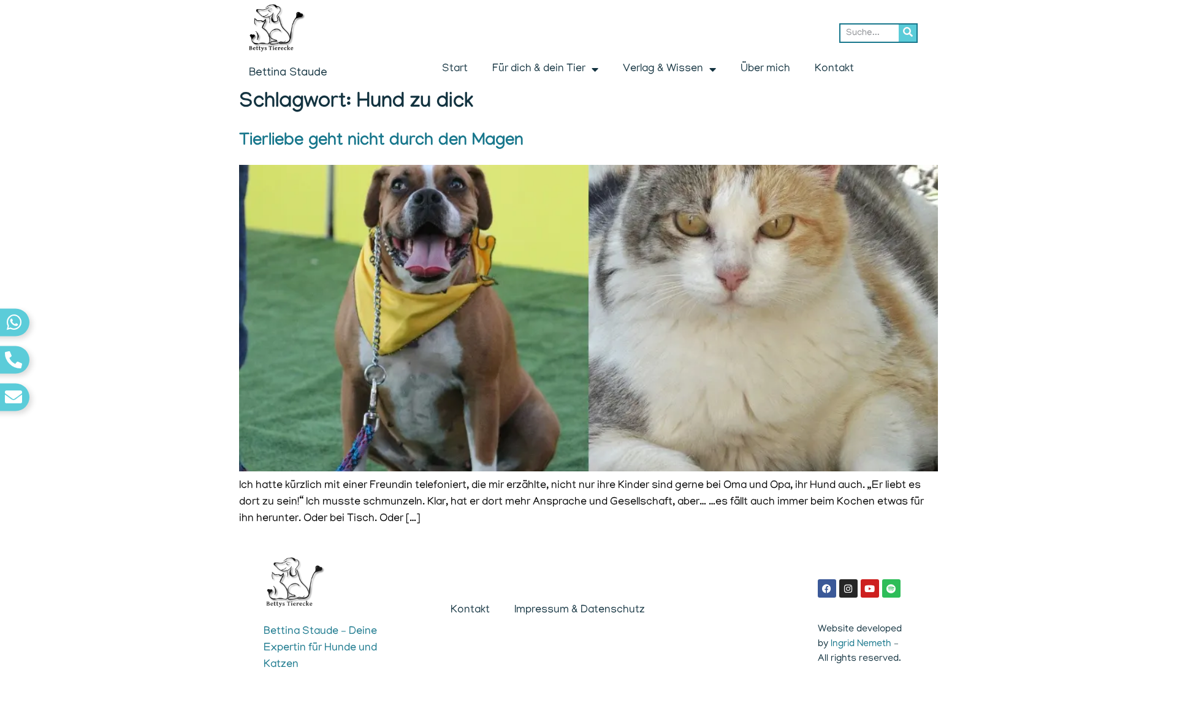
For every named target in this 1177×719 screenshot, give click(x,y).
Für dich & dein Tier (538, 69)
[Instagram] (848, 588)
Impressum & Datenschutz (579, 610)
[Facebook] (827, 588)
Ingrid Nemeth (861, 644)
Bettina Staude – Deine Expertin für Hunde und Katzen (320, 648)
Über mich (765, 69)
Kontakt (834, 69)
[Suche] (907, 33)
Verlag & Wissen (663, 69)
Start (455, 69)
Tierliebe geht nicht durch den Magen (381, 142)
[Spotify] (891, 588)
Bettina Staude (288, 73)
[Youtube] (870, 588)
